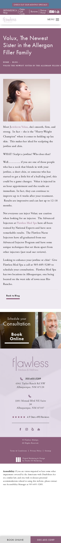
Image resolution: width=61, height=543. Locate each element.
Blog (15, 62)
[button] (50, 11)
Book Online (17, 336)
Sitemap (48, 451)
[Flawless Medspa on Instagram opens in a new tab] (27, 429)
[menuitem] (21, 429)
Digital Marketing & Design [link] (34, 459)
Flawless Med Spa (27, 223)
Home (6, 62)
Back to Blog (13, 295)
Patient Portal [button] (43, 11)
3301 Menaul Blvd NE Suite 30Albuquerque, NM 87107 (30, 404)
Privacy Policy (36, 451)
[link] (30, 378)
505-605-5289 (36, 484)
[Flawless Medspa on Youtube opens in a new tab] (40, 429)
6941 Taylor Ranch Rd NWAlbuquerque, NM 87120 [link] (30, 385)
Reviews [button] (34, 12)
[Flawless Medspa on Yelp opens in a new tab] (34, 429)
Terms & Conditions (18, 451)
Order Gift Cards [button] (22, 11)
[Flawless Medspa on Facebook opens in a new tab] (21, 429)
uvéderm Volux (19, 127)
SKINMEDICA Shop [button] (10, 11)
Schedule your (16, 322)
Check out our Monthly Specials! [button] (30, 4)
